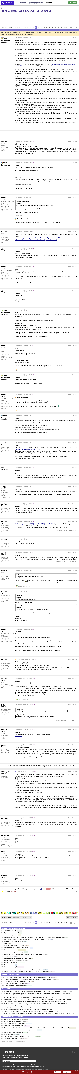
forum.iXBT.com (39, 1069)
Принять (57, 1072)
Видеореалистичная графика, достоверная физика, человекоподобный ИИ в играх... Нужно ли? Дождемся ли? (34, 937)
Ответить (74, 37)
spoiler (35, 889)
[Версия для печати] (71, 27)
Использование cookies (8, 1067)
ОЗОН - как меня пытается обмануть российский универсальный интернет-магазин (27, 939)
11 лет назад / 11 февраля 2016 (25, 37)
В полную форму (72, 918)
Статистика (37, 1065)
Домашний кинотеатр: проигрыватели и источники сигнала (15, 8)
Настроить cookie (21, 1067)
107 (62, 27)
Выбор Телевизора (9, 965)
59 (28, 27)
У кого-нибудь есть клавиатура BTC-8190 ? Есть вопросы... (19, 1036)
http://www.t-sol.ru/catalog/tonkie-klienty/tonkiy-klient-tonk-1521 (36, 240)
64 (41, 27)
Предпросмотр (26, 918)
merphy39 (27, 586)
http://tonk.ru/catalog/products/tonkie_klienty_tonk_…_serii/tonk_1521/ (38, 238)
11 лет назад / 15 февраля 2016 (25, 704)
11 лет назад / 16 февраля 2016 (25, 818)
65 (44, 27)
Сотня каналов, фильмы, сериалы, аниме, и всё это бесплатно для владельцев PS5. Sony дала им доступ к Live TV (35, 1001)
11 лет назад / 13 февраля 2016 (27, 659)
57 (22, 27)
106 (58, 27)
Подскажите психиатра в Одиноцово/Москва (18, 981)
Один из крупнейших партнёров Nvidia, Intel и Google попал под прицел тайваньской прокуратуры (31, 1011)
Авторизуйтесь (6, 918)
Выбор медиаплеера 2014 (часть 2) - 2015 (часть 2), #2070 (35, 524)
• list (53, 889)
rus (75, 889)
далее (65, 27)
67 (49, 27)
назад (10, 27)
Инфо (69, 141)
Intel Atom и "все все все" (11, 962)
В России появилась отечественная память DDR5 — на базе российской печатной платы (28, 1009)
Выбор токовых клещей (10, 967)
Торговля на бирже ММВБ (11, 935)
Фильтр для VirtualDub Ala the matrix (16, 985)
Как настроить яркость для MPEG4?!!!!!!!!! (14, 1023)
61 (33, 27)
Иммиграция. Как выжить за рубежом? (14, 945)
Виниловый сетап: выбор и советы (13, 941)
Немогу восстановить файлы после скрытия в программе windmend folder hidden (26, 971)
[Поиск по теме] (73, 27)
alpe (19, 370)
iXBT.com (5, 1069)
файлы (8, 891)
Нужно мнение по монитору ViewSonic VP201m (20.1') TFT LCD (20, 1030)
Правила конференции (19, 1065)
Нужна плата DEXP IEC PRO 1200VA (15, 983)
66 (47, 27)
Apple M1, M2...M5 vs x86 (10, 930)
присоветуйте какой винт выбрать (13, 1019)
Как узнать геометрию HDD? (11, 1038)
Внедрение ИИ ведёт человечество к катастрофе (17, 958)
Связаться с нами (7, 1065)
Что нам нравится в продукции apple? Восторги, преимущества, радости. (24, 954)
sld (19, 586)
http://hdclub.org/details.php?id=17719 (27, 449)
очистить (13, 891)
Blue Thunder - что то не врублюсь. (13, 1032)
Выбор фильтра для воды (11, 950)
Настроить (67, 1072)
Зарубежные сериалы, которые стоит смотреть (17, 947)
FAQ (32, 1065)
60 (30, 27)
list (56, 889)
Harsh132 (25, 699)
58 (25, 27)
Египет (6, 943)
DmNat (22, 586)
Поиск (28, 1065)
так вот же (18, 736)
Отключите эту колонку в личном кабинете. (13, 1041)
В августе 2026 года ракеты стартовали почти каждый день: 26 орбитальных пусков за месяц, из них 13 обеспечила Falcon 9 (38, 991)
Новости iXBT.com (7, 989)
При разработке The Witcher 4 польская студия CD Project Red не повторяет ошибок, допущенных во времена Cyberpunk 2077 (38, 999)
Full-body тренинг (9, 956)
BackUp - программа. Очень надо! (13, 1021)
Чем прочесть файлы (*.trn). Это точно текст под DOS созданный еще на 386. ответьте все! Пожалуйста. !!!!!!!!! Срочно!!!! (36, 1028)
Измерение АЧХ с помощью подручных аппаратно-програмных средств (23, 969)
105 (55, 27)
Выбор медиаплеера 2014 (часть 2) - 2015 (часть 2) (26, 10)
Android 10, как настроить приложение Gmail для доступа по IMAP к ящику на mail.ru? (29, 979)
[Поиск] (65, 2)
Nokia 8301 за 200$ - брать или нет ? (13, 1025)
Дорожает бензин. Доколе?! (11, 933)
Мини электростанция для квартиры (14, 952)
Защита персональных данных (35, 1067)
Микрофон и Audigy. (9, 1034)
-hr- (73, 889)
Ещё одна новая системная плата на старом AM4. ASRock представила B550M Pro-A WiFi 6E (28, 997)
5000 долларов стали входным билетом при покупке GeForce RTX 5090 (23, 1007)
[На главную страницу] (7, 3)
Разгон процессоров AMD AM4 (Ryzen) (14, 960)
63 (39, 27)
